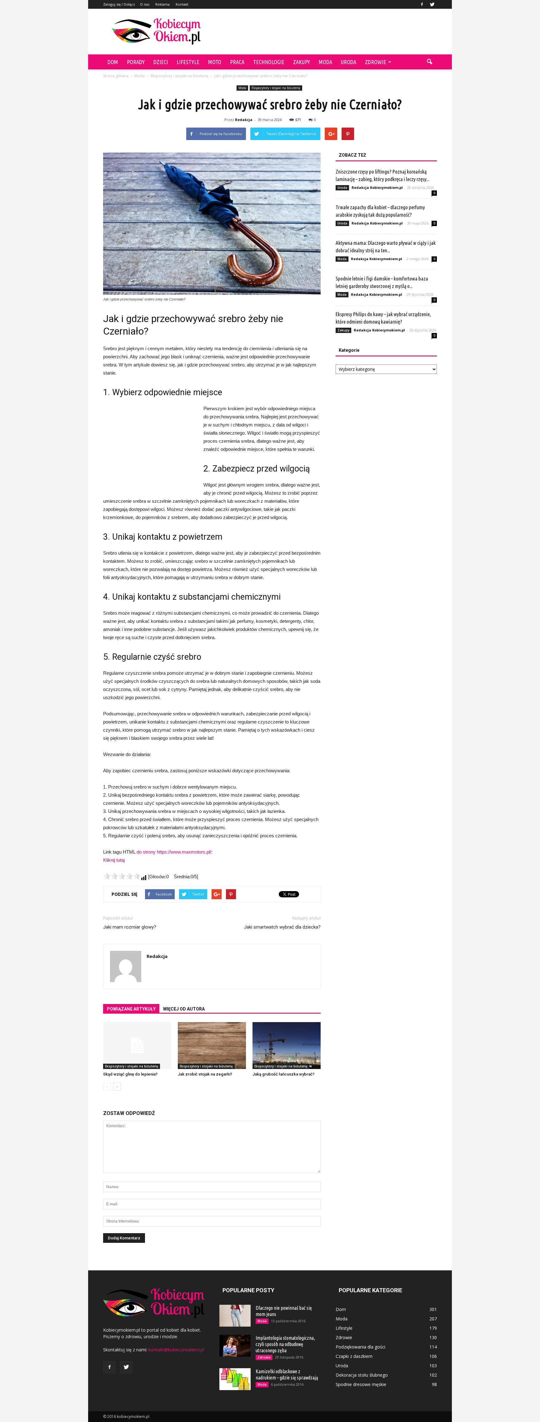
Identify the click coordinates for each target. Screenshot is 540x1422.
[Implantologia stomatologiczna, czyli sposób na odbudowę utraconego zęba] (235, 1346)
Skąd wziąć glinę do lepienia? (130, 1074)
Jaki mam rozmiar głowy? (129, 927)
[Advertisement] (323, 32)
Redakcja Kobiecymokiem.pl (377, 187)
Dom (113, 62)
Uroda (348, 62)
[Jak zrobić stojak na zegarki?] (212, 1045)
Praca (237, 62)
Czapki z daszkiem (354, 1356)
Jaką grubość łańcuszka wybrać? (283, 1074)
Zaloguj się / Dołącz (119, 4)
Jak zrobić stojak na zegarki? (205, 1074)
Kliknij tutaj (114, 860)
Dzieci (160, 62)
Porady (136, 62)
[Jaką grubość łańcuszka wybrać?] (286, 1045)
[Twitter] (432, 4)
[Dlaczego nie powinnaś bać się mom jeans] (235, 1316)
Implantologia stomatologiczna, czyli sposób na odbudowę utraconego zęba (285, 1344)
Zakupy (301, 62)
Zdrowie (375, 62)
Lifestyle (188, 62)
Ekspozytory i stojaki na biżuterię (276, 88)
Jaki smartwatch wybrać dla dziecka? (282, 927)
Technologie (268, 62)
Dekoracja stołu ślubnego (362, 1375)
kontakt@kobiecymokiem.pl (176, 1350)
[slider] (122, 876)
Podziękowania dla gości (360, 1347)
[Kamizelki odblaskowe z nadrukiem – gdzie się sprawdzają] (235, 1379)
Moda (325, 62)
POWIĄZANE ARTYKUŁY (131, 1008)
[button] (429, 61)
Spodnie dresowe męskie (361, 1384)
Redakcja (243, 119)
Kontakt (182, 4)
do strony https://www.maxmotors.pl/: (174, 852)
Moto (214, 62)
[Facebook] (422, 4)
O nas (144, 4)
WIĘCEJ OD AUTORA (184, 1008)
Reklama (162, 4)
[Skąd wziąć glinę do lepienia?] (137, 1045)
